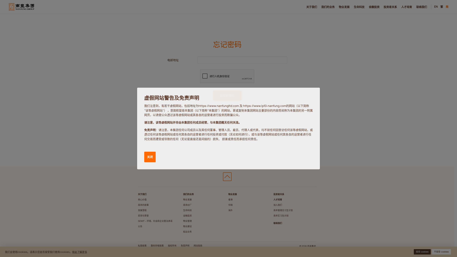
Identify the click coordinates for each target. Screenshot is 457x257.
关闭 (150, 157)
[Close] (313, 94)
